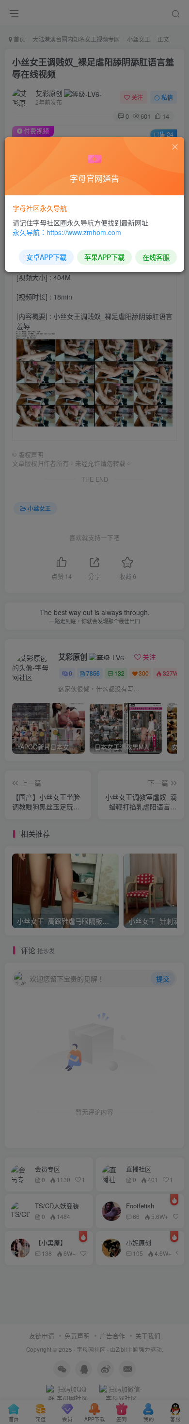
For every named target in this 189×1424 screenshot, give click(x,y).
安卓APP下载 (46, 257)
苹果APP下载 (104, 257)
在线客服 (156, 257)
